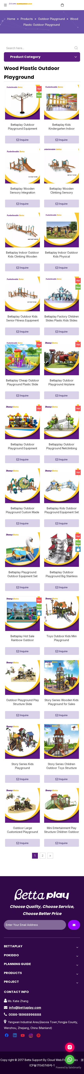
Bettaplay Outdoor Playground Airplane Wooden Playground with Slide (61, 382)
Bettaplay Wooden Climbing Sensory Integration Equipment (62, 191)
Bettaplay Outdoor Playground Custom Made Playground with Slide (22, 510)
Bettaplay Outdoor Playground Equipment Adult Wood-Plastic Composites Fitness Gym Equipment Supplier (22, 127)
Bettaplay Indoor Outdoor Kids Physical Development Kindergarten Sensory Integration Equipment (61, 254)
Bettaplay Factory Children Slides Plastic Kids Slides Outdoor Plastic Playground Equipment (62, 318)
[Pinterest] (39, 1035)
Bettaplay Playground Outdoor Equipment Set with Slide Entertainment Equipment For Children (22, 574)
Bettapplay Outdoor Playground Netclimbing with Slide (61, 446)
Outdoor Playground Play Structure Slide (22, 702)
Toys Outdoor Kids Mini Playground (61, 638)
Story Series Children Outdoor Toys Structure (61, 766)
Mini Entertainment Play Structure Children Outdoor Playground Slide (61, 830)
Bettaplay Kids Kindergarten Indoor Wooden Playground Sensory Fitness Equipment (61, 127)
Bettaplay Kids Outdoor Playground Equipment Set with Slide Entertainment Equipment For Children (62, 510)
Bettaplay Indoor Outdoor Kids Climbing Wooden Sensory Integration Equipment (22, 254)
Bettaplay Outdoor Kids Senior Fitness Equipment (22, 318)
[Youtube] (23, 1035)
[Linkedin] (15, 1035)
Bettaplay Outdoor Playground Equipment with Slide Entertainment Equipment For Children (22, 446)
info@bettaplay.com (25, 1007)
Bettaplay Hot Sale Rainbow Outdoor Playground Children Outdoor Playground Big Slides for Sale (22, 638)
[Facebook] (7, 1035)
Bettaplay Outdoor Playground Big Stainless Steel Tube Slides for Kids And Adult (61, 574)
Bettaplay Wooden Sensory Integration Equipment (22, 191)
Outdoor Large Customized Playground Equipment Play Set (22, 830)
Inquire (24, 139)
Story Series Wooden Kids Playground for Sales (62, 702)
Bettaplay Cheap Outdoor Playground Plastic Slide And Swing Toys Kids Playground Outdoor (22, 382)
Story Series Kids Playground (23, 766)
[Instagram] (31, 1035)
